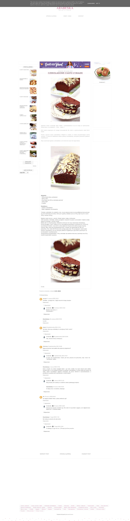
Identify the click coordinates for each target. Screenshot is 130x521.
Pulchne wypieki (58, 507)
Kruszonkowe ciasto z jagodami (23, 106)
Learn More (91, 3)
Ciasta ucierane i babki (36, 505)
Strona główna (51, 16)
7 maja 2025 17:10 (54, 417)
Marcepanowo (71, 509)
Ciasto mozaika (24, 96)
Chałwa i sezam (39, 510)
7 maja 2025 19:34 (58, 426)
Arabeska (65, 8)
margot (45, 298)
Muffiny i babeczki (81, 505)
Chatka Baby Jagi (24, 123)
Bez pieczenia (104, 505)
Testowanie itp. (57, 509)
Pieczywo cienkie (100, 509)
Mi (43, 396)
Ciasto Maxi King (24, 69)
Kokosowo (66, 505)
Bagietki (37, 509)
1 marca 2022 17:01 (55, 366)
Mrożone (44, 509)
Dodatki (92, 509)
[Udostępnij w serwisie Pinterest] (60, 291)
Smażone (50, 507)
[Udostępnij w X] (57, 291)
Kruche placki (91, 505)
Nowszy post (44, 454)
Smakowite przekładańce (50, 505)
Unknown (45, 346)
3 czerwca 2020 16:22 (52, 298)
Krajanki (50, 509)
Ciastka (60, 505)
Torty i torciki (93, 507)
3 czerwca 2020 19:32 (59, 307)
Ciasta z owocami (25, 505)
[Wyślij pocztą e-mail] (55, 291)
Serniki (72, 505)
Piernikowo (101, 507)
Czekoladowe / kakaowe (82, 509)
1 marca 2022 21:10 (59, 380)
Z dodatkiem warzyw (83, 507)
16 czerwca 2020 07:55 (56, 319)
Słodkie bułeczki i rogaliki (39, 507)
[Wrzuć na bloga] (56, 291)
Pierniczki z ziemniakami (23, 133)
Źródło (42, 286)
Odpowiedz (46, 302)
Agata (44, 327)
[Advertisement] (58, 38)
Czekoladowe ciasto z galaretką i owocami (23, 143)
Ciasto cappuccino (23, 115)
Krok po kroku (30, 510)
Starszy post (86, 454)
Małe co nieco (24, 509)
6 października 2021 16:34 (55, 346)
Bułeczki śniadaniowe (26, 507)
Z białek (31, 509)
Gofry (65, 509)
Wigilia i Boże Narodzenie (70, 507)
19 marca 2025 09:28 (50, 396)
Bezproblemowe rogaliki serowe (24, 88)
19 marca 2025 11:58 (59, 405)
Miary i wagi (67, 16)
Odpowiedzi (47, 305)
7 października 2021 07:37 (60, 355)
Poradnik (23, 510)
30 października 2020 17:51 (53, 327)
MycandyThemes (69, 514)
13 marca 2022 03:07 (58, 386)
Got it (98, 3)
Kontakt (81, 16)
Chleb (97, 505)
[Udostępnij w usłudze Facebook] (59, 291)
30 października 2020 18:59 (61, 336)
